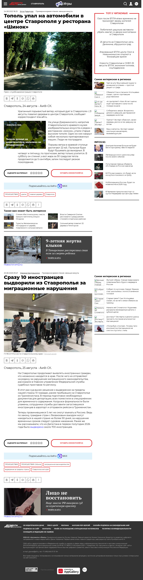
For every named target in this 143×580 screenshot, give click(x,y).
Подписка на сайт (31, 529)
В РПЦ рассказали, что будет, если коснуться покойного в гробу (121, 174)
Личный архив (50, 354)
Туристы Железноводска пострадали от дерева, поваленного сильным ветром (29, 225)
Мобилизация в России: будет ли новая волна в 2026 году (120, 183)
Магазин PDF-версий (81, 525)
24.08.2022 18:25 (11, 11)
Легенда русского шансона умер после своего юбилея (120, 156)
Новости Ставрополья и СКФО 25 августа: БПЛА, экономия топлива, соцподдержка (116, 65)
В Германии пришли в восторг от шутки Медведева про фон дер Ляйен (122, 193)
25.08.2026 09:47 (11, 273)
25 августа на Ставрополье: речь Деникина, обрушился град (117, 43)
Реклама (65, 525)
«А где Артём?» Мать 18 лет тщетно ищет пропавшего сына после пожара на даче (121, 103)
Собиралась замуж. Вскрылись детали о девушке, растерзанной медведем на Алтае (120, 113)
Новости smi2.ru (13, 264)
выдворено (37, 427)
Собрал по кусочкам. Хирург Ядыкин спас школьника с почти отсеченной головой (122, 291)
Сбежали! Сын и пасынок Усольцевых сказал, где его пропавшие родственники (122, 94)
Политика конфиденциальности (116, 529)
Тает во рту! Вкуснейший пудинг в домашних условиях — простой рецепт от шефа (121, 85)
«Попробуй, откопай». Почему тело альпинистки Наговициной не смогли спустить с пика (121, 328)
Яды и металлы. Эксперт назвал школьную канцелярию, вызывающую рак (120, 131)
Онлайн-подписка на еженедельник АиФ (111, 525)
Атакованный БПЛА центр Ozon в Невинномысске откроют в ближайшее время (117, 54)
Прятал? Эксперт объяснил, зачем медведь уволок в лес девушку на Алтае (121, 122)
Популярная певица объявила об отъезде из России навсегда (119, 165)
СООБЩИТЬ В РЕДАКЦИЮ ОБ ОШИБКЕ (38, 532)
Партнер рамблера (47, 570)
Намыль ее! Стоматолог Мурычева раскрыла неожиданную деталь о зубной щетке (121, 310)
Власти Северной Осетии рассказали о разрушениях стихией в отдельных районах (73, 216)
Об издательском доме (33, 525)
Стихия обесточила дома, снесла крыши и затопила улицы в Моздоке (30, 216)
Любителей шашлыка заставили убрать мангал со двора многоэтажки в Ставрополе (116, 32)
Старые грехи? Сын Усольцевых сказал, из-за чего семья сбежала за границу (122, 300)
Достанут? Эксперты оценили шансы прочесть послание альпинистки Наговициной (122, 319)
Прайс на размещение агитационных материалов (76, 529)
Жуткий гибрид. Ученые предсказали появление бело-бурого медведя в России (122, 282)
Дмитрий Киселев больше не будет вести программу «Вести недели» (121, 147)
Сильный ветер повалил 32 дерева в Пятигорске (72, 224)
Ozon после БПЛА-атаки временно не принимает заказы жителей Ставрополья (116, 21)
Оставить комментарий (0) (71, 173)
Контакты (46, 529)
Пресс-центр (52, 525)
